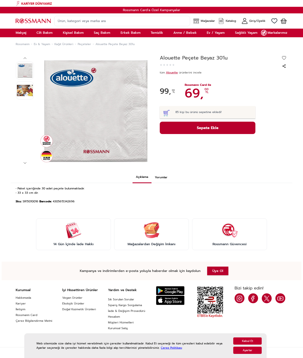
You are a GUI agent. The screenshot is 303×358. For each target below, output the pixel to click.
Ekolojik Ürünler (73, 303)
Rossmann (22, 44)
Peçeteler (84, 44)
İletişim (20, 309)
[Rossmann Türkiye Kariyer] (151, 3)
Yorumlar (161, 177)
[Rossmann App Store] (170, 300)
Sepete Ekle (207, 128)
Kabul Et (247, 341)
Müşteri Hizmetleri (121, 322)
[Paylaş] (284, 66)
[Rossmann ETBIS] (210, 302)
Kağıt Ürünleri (63, 44)
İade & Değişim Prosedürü (126, 311)
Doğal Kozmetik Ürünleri (79, 309)
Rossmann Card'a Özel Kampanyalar (151, 10)
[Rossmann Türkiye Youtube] (280, 298)
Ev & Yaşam (42, 44)
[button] (282, 21)
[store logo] (33, 21)
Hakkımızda (23, 298)
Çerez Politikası (171, 348)
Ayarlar (247, 350)
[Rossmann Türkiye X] (267, 298)
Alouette (172, 72)
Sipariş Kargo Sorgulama (125, 305)
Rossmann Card (26, 315)
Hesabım (114, 317)
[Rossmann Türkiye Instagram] (239, 298)
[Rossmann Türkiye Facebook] (253, 298)
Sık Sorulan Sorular (121, 299)
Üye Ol (217, 270)
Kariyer (21, 303)
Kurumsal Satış (118, 328)
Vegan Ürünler (72, 298)
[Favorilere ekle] (284, 58)
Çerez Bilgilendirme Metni (34, 321)
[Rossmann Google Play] (170, 291)
